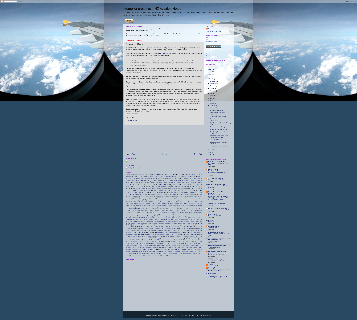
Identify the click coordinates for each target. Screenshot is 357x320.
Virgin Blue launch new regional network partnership (219, 136)
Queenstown (184, 232)
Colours (161, 200)
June (211, 95)
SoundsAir (161, 239)
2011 (210, 79)
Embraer (153, 205)
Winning (191, 251)
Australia (142, 188)
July (211, 93)
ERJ (183, 205)
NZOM (132, 226)
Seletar (135, 238)
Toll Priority (181, 243)
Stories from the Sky (214, 239)
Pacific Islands (199, 226)
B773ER (135, 192)
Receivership (197, 232)
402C (144, 174)
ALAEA (154, 185)
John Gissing (162, 216)
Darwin (137, 201)
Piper (142, 230)
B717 (199, 188)
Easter (134, 205)
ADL (199, 176)
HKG (140, 212)
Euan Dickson (131, 207)
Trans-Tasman (156, 245)
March (212, 103)
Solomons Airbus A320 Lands (216, 260)
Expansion (170, 207)
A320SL (194, 174)
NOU (179, 225)
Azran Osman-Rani (183, 188)
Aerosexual (147, 178)
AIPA (154, 178)
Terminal (199, 241)
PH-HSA (189, 228)
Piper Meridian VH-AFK (214, 215)
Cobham (155, 200)
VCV (160, 247)
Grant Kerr (144, 210)
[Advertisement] (164, 138)
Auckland (129, 188)
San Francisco (178, 236)
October (212, 86)
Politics (152, 230)
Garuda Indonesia (171, 208)
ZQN (180, 255)
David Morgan (172, 201)
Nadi (129, 223)
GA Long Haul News (214, 268)
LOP (189, 217)
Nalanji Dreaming (136, 223)
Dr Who (158, 203)
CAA (171, 196)
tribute (168, 245)
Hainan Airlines (169, 210)
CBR (141, 198)
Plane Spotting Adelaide (216, 232)
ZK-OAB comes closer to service (219, 129)
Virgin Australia (149, 249)
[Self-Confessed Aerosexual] (207, 54)
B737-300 (154, 190)
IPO (150, 214)
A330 (134, 176)
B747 (191, 190)
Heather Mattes (198, 210)
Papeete (134, 228)
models (192, 221)
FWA (164, 208)
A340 (151, 176)
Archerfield (157, 186)
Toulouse (128, 245)
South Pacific (179, 239)
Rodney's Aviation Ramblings (217, 208)
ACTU (186, 176)
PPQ (182, 230)
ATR (193, 186)
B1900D (192, 188)
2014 (210, 71)
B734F (143, 190)
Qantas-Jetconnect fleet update (219, 146)
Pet (184, 228)
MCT (127, 221)
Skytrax (140, 239)
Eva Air (155, 207)
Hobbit (149, 212)
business (151, 196)
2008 (210, 154)
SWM (153, 241)
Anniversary (149, 186)
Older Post (198, 154)
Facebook (193, 207)
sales (171, 236)
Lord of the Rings (196, 217)
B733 (127, 190)
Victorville (188, 247)
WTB (161, 253)
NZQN (146, 226)
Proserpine (128, 232)
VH (171, 247)
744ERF (157, 174)
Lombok (171, 217)
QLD (167, 232)
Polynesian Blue (159, 230)
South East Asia (170, 239)
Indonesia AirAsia (188, 212)
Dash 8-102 (149, 201)
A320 (180, 174)
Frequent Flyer (157, 208)
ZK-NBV (141, 255)
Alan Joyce (163, 184)
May (211, 98)
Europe (137, 207)
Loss (135, 219)
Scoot (201, 236)
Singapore (181, 238)
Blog (192, 192)
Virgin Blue (177, 249)
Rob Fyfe (184, 234)
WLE (196, 251)
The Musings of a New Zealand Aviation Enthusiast (218, 277)
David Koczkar (163, 201)
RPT (129, 236)
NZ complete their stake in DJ (218, 116)
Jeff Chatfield (184, 214)
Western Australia (155, 251)
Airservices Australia (196, 182)
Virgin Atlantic (136, 249)
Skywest (146, 239)
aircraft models (140, 182)
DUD (180, 203)
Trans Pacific (147, 245)
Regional (128, 234)
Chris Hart (171, 198)
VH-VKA (182, 247)
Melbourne (139, 221)
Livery (165, 217)
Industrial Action (197, 212)
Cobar (149, 200)
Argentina (170, 186)
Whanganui (177, 251)
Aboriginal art (169, 176)
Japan (169, 214)
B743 (180, 190)
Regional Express (138, 234)
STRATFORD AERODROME (216, 204)
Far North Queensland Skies (217, 184)
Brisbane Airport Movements (217, 245)
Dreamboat (211, 221)
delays (179, 201)
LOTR (140, 219)
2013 (210, 74)
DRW (170, 203)
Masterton (198, 219)
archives (164, 186)
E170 (195, 203)
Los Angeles (129, 219)
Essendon (195, 205)
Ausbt (137, 188)
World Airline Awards (144, 253)
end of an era (177, 205)
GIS (178, 208)
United (197, 245)
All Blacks (175, 184)
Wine (186, 251)
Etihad (200, 205)
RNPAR (177, 234)
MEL (131, 221)
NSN (195, 225)
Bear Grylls (173, 192)
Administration (129, 178)
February (213, 105)
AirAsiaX (192, 180)
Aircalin (127, 182)
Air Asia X (160, 178)
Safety (149, 236)
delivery (184, 201)
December (213, 81)
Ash (180, 186)
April (211, 100)
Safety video (163, 236)
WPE (152, 253)
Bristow (191, 194)
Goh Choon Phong (198, 208)
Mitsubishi (177, 221)
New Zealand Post (160, 225)
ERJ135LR (188, 205)
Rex (153, 234)
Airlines (160, 182)
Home (164, 154)
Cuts (132, 201)
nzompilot (139, 226)
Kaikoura (177, 216)
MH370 (162, 221)
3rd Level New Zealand (136, 174)
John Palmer (170, 216)
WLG (200, 251)
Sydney (165, 241)
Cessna (147, 198)
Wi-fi (183, 251)
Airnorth (165, 182)
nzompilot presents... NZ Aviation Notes (152, 9)
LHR (148, 217)
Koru (127, 217)
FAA (188, 207)
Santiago (185, 236)
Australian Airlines (151, 188)
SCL (197, 236)
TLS (170, 243)
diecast (131, 203)
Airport (187, 182)
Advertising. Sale (138, 178)
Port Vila (176, 230)
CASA (136, 198)
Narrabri (154, 223)
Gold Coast (131, 210)
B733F (133, 190)
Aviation (164, 188)
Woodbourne (132, 253)
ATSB (199, 186)
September (213, 88)
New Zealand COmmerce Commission (144, 225)
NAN (148, 223)
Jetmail (127, 216)
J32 (161, 214)
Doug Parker (147, 203)
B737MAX (161, 190)
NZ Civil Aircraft (213, 169)
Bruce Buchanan (133, 196)
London (177, 217)
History (135, 212)
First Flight (143, 208)
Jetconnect (192, 214)
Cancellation (194, 196)
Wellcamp (135, 251)
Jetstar (133, 216)
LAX (143, 217)
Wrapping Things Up (213, 241)
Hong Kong (156, 212)
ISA (153, 214)
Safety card (155, 236)
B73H (174, 190)
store (201, 239)
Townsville (134, 245)
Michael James (169, 221)
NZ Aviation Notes (210, 37)
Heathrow (130, 212)
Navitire (168, 223)
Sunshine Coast (146, 241)
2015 (210, 69)
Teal (194, 241)
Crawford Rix (191, 200)
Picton (132, 230)
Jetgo (199, 214)
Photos (199, 228)
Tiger (131, 243)
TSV (183, 245)
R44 (191, 232)
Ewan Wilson (162, 207)
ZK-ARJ (210, 220)
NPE (183, 225)
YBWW (127, 255)
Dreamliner (165, 203)
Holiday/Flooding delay (216, 139)
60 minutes (150, 174)
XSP (180, 253)
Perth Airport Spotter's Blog (217, 161)
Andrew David (140, 186)
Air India (184, 178)
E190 (199, 203)
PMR (147, 230)
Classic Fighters (137, 200)
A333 (146, 176)
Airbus (198, 180)
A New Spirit (172, 174)
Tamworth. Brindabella (180, 241)
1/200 (127, 174)
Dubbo (175, 203)
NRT (191, 225)
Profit (197, 230)
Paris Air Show (149, 228)
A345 (156, 176)
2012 (210, 76)
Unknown (211, 28)
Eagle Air (128, 205)
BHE (179, 192)
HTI (177, 212)
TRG (164, 245)
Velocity (165, 247)
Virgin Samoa (186, 249)
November (213, 83)
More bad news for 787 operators (219, 127)
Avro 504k (169, 188)
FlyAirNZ (149, 208)
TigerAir (150, 243)
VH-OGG (176, 247)
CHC (158, 198)
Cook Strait (175, 200)
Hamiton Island (190, 210)
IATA (181, 212)
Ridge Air (159, 234)
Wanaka (198, 249)
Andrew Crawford (130, 186)
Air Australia (168, 178)
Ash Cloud (186, 186)
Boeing (128, 194)
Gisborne (183, 208)
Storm (129, 241)
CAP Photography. (214, 265)
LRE (145, 219)
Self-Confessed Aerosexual (212, 52)
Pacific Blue (189, 226)
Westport (170, 251)
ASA (176, 186)
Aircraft (133, 182)
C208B (166, 196)
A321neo (128, 176)
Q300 (134, 232)
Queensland (174, 232)
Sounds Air (153, 239)
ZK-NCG (147, 255)
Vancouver (148, 247)
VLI (193, 249)
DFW (127, 203)
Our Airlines (181, 226)
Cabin (175, 196)
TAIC (172, 241)
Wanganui (128, 251)
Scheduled (191, 236)
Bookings (151, 194)
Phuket (127, 230)
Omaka (157, 226)
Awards (175, 188)
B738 (167, 190)
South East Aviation (214, 270)
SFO (158, 238)
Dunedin (186, 203)
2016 (210, 66)
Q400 (141, 232)
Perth (178, 228)
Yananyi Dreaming (186, 253)
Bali (167, 192)
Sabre (144, 236)
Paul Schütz (157, 228)
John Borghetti (150, 216)
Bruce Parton (144, 196)
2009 (210, 152)
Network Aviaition (182, 223)
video (194, 247)
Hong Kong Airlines (164, 212)
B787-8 (143, 192)
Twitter (187, 245)
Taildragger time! (212, 227)
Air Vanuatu (178, 180)
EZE (176, 207)
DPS (153, 203)
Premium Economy (189, 230)
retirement (148, 234)
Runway (134, 236)
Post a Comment (133, 120)
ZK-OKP (164, 255)
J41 (164, 214)
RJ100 (163, 234)
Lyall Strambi (150, 219)
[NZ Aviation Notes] (207, 40)
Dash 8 (142, 201)
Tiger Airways (140, 243)
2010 (210, 149)
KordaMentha (197, 216)
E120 (191, 203)
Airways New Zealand (131, 185)
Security (129, 238)
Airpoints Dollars (180, 182)
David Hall (156, 201)
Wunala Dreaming (173, 253)
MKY (183, 221)
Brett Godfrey (158, 194)
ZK (137, 255)
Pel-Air (168, 228)
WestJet (164, 251)
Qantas (148, 232)
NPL (187, 225)
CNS (144, 200)
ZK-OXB (170, 255)
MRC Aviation (212, 214)
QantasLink (159, 232)
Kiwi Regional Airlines (186, 216)
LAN (139, 217)
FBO (199, 207)
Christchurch (180, 198)
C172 (157, 196)
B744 (185, 190)
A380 (161, 176)
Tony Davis (189, 243)
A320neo (187, 174)
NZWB (151, 226)
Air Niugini (170, 180)
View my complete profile (213, 31)
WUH (165, 253)
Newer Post (130, 154)
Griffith (150, 210)
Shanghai (163, 238)
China (165, 198)
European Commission (146, 207)
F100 (180, 207)
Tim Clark (158, 243)
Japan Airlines (175, 214)
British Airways (198, 194)
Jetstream (141, 216)
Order (167, 226)
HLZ (144, 212)
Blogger (208, 315)
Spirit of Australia (188, 239)
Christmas (189, 198)
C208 (161, 196)
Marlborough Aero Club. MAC (187, 219)
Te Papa (189, 241)
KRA (131, 217)
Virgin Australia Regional (166, 249)
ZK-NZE (153, 255)
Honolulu (173, 212)
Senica (140, 238)
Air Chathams (176, 178)
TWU (192, 245)
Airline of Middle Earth (151, 182)
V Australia (141, 247)
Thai (127, 243)
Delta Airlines (191, 201)
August (212, 91)
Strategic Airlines (136, 241)
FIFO (127, 208)
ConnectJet (168, 200)
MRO (197, 221)
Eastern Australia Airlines (143, 205)
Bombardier (137, 194)
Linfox (161, 217)
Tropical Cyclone (176, 245)
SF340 (145, 238)
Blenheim (186, 192)
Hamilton (183, 210)
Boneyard (144, 194)
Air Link (190, 178)
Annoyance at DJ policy (216, 110)
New (189, 223)
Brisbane (174, 194)
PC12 (163, 228)
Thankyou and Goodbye (214, 247)
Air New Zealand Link (158, 180)
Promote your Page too (211, 41)
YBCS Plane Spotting (215, 259)
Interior (136, 214)
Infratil (132, 214)
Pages (129, 228)
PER (173, 228)
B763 (197, 190)
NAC (201, 221)
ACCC (177, 176)
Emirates (170, 205)
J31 (157, 214)
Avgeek (158, 188)
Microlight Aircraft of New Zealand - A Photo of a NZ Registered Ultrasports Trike (218, 172)
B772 (127, 192)
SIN (175, 238)
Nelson (174, 223)
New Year (194, 223)
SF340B (151, 238)
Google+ (138, 210)
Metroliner (157, 221)
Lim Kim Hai (154, 217)
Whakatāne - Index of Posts (215, 180)
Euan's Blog (212, 273)
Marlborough (175, 219)
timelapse (165, 243)
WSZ (157, 253)
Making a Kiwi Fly (213, 226)
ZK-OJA (158, 255)
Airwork (141, 185)
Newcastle (168, 225)
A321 (199, 174)
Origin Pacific (173, 226)
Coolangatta (183, 200)
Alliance (181, 185)
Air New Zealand (139, 180)
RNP (173, 234)
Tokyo (174, 243)
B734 (138, 190)
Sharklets (169, 238)
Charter (153, 198)
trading (140, 245)
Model (187, 221)
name (143, 223)
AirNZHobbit (172, 182)
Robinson (200, 234)
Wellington (144, 251)
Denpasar (198, 201)
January (212, 108)
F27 (184, 207)
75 (162, 174)
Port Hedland (168, 230)
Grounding (156, 210)
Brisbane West (184, 194)
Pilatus (137, 230)
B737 (149, 190)
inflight (127, 214)
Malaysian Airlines (165, 219)
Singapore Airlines (192, 238)
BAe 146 (160, 192)
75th (166, 174)
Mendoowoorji (150, 221)
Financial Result (134, 208)
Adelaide (192, 176)
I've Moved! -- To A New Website (217, 254)
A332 (141, 176)
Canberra (187, 196)
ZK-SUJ (175, 255)
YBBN (199, 253)
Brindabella (166, 194)
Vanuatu (154, 247)
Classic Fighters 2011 (164, 53)
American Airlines (196, 185)
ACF (182, 176)
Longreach (183, 217)
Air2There (185, 180)
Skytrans (134, 239)
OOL (162, 226)
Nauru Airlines (161, 223)
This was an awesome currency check (218, 210)
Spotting (196, 239)
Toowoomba (197, 243)
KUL (135, 217)
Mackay (157, 219)
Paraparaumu (141, 228)
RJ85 (168, 234)
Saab (139, 236)
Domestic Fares (139, 203)
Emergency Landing (161, 205)
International (143, 214)
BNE (197, 192)
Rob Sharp (193, 234)
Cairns (180, 196)
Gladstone (189, 208)
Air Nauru (196, 178)
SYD (158, 241)
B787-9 (152, 192)
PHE (194, 228)
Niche (174, 225)
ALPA (187, 185)
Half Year (177, 210)
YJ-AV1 (132, 255)
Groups (162, 210)
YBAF (194, 253)
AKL (146, 185)
